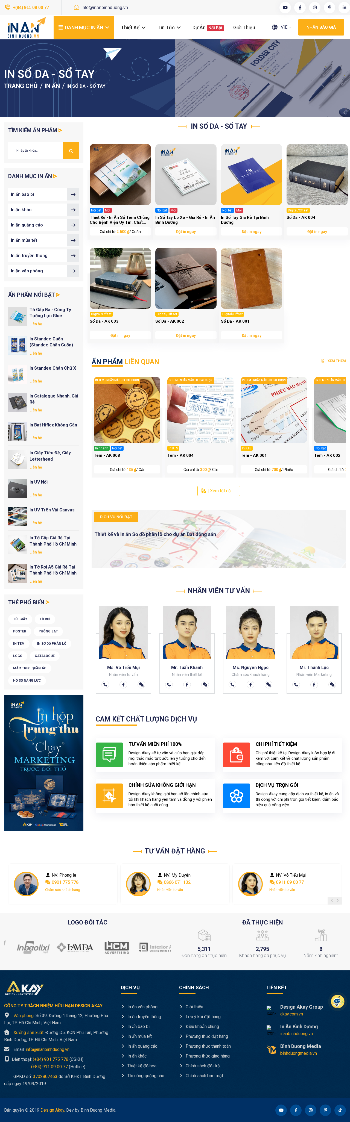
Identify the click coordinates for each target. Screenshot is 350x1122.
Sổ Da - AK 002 (169, 321)
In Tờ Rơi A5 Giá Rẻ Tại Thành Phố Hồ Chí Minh (53, 570)
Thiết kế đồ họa (141, 1065)
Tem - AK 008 (107, 455)
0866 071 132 (177, 882)
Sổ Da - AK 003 (104, 321)
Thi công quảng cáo (145, 1075)
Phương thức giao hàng (207, 1056)
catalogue (45, 656)
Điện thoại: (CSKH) (47, 1059)
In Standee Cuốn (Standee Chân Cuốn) (51, 342)
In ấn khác (21, 209)
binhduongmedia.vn (298, 1053)
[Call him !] (105, 684)
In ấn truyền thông (29, 255)
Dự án (207, 27)
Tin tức (167, 27)
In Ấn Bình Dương (299, 1026)
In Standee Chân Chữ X (53, 368)
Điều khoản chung (202, 1026)
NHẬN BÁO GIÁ (321, 27)
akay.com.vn (291, 1014)
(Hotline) (44, 1066)
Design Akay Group (301, 1007)
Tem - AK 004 (180, 455)
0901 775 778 (64, 882)
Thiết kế (131, 27)
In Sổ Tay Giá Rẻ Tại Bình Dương (245, 220)
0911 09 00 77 (289, 882)
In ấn (52, 86)
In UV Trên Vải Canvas (52, 510)
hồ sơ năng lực (27, 680)
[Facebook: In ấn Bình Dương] (123, 684)
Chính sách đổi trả (202, 1065)
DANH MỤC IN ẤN (84, 27)
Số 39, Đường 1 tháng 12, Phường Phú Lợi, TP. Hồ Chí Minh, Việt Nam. (56, 1019)
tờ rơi (45, 619)
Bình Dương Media (300, 1046)
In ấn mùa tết (24, 240)
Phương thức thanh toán (208, 1046)
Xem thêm (336, 361)
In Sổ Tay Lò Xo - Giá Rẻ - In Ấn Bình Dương (185, 220)
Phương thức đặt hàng (206, 1036)
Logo (17, 656)
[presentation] (332, 901)
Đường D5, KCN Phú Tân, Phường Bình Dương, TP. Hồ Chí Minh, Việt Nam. (56, 1036)
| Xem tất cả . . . (221, 490)
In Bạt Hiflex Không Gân (53, 425)
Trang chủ (21, 86)
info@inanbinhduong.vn (104, 7)
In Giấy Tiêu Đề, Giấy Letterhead (50, 455)
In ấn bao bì (22, 194)
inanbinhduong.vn (296, 1033)
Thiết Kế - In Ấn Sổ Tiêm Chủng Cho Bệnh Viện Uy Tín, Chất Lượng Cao (120, 220)
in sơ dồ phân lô (51, 644)
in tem (19, 644)
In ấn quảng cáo (27, 225)
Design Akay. (52, 1110)
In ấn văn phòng (27, 270)
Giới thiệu (244, 27)
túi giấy (20, 619)
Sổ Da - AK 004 (301, 217)
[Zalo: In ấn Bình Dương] (141, 684)
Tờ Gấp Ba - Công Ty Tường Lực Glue (50, 312)
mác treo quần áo (29, 668)
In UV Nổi (39, 482)
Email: (41, 1049)
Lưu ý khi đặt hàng (203, 1016)
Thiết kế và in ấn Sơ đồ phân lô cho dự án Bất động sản (155, 534)
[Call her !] (169, 684)
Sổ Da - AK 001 (235, 321)
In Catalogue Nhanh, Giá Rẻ (54, 399)
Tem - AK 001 (254, 455)
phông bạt (48, 631)
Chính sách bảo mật (204, 1075)
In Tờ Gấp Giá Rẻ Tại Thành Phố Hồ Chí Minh (53, 540)
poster (19, 631)
